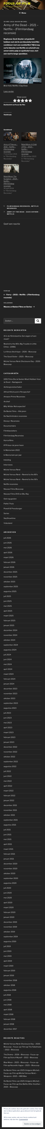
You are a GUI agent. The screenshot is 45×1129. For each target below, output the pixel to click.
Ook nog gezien (10, 499)
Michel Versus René (12, 470)
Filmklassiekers (10, 431)
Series (6, 513)
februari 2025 (9, 620)
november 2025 (10, 577)
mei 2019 (8, 956)
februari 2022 (9, 796)
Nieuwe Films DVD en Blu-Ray (16, 494)
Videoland (8, 523)
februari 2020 (9, 912)
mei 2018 (8, 1005)
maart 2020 (9, 907)
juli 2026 (7, 538)
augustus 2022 (10, 766)
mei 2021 (7, 839)
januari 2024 (9, 684)
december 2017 (10, 1029)
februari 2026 (9, 562)
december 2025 (10, 572)
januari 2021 (9, 859)
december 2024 (10, 630)
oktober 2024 (9, 640)
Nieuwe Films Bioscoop (13, 489)
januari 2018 (9, 1024)
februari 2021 (9, 854)
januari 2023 (9, 742)
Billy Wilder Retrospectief (14, 406)
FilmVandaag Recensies (18, 206)
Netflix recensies (11, 484)
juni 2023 (8, 718)
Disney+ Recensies (12, 421)
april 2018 (8, 1010)
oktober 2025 (9, 582)
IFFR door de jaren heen (14, 445)
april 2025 (8, 611)
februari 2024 (9, 679)
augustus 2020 (10, 883)
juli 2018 (7, 995)
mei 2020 (8, 898)
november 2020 (10, 869)
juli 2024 (7, 655)
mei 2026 (8, 548)
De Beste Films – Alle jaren (15, 411)
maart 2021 (8, 849)
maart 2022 (8, 791)
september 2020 (11, 878)
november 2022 (10, 752)
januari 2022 (9, 800)
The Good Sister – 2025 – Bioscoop (18, 357)
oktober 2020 (9, 873)
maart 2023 (9, 732)
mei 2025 (8, 606)
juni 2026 (8, 543)
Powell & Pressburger (13, 508)
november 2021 (10, 810)
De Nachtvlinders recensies (15, 416)
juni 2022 (8, 776)
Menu (23, 13)
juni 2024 (8, 659)
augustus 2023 (10, 708)
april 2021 (8, 844)
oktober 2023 (9, 698)
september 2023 (11, 703)
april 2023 (8, 728)
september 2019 (11, 937)
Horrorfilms (8, 440)
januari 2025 (9, 625)
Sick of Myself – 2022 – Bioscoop (24, 1057)
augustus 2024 (10, 650)
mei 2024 (8, 664)
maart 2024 (9, 674)
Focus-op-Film (17, 3)
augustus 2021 (10, 825)
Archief (7, 401)
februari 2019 (9, 971)
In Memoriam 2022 (12, 450)
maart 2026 (9, 557)
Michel (24, 21)
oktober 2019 (9, 932)
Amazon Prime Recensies (14, 397)
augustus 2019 (10, 941)
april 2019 (8, 961)
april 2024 (8, 669)
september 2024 (11, 645)
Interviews (8, 465)
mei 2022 (8, 781)
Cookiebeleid (23, 1119)
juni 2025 (8, 601)
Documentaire (10, 426)
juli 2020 (7, 888)
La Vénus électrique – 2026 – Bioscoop (20, 352)
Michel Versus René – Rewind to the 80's (21, 474)
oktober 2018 (9, 985)
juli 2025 (7, 596)
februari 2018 (9, 1019)
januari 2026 (9, 567)
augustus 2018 (10, 990)
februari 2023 (9, 737)
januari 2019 (9, 975)
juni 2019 (7, 951)
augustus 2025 (10, 591)
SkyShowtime (9, 518)
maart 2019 (8, 966)
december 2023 (10, 689)
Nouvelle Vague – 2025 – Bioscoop (24, 1065)
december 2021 (10, 805)
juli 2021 (7, 830)
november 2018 (10, 980)
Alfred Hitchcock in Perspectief (17, 392)
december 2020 (10, 864)
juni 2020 (8, 893)
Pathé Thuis (9, 504)
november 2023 (10, 694)
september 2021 (11, 820)
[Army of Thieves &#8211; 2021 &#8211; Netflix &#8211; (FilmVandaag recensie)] (11, 136)
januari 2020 (9, 917)
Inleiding (7, 460)
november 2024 (10, 635)
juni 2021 (7, 835)
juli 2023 (7, 713)
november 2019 (10, 927)
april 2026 (8, 552)
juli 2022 (7, 771)
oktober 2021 (9, 815)
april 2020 (8, 903)
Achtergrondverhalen (13, 387)
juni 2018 (7, 1000)
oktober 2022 (9, 757)
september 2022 (11, 762)
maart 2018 (8, 1014)
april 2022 (8, 786)
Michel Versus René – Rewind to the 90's (21, 479)
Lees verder (9, 91)
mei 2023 (8, 723)
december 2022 (10, 747)
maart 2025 (9, 616)
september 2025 (11, 586)
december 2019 (10, 922)
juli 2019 (7, 946)
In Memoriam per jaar (13, 455)
